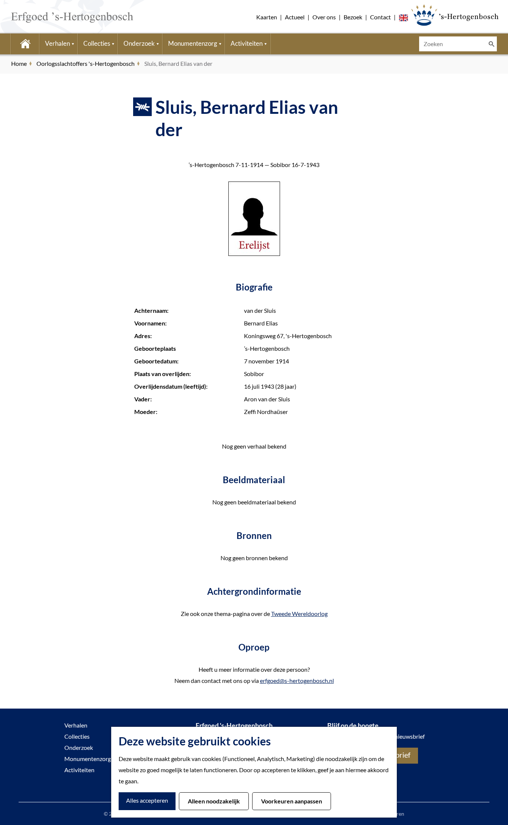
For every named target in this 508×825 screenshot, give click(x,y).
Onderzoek (78, 747)
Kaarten (266, 16)
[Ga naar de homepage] (61, 16)
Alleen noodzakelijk (214, 801)
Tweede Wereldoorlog (299, 613)
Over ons (324, 16)
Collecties (77, 736)
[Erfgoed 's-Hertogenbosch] (455, 15)
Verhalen (75, 725)
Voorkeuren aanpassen (291, 801)
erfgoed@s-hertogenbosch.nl (297, 680)
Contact (380, 16)
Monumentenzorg (87, 758)
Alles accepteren (147, 800)
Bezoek (353, 16)
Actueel (295, 16)
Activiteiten (79, 769)
